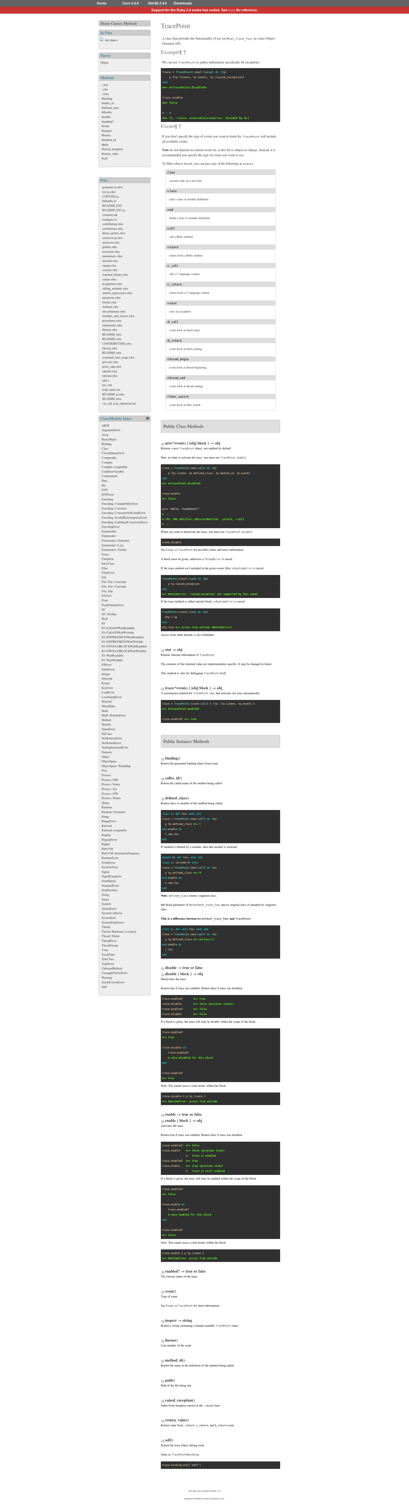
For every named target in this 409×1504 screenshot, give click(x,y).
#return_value (110, 154)
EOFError (108, 494)
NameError (108, 729)
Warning (107, 977)
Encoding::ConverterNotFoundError (123, 513)
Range (105, 816)
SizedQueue (109, 881)
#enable (106, 117)
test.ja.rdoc (109, 192)
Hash (105, 619)
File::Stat (107, 591)
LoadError (108, 692)
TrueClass (108, 959)
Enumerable (109, 531)
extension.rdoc (111, 242)
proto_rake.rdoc (111, 366)
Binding (106, 444)
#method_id (109, 140)
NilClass (107, 734)
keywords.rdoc (111, 251)
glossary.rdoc (110, 362)
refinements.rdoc (112, 325)
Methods (130, 23)
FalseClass (108, 563)
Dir (104, 485)
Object (104, 62)
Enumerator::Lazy (113, 545)
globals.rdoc (109, 247)
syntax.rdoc (109, 279)
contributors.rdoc (112, 229)
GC (104, 609)
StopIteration (109, 890)
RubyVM (107, 849)
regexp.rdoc (109, 265)
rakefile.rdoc (109, 371)
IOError (106, 664)
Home (102, 3)
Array (105, 435)
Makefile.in (109, 201)
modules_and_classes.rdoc (118, 316)
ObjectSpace (109, 761)
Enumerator (109, 536)
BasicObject (109, 439)
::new (105, 85)
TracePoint (108, 954)
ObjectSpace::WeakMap (116, 766)
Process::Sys (109, 789)
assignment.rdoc (112, 284)
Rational (107, 826)
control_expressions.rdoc (117, 293)
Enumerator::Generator (116, 540)
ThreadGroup (110, 945)
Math (105, 711)
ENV (105, 490)
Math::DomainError (114, 715)
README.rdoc (111, 334)
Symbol (106, 904)
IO (103, 623)
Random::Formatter (113, 812)
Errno (105, 554)
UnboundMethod (112, 968)
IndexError (108, 669)
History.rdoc (109, 330)
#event (105, 126)
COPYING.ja (110, 196)
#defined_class (110, 108)
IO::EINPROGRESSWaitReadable (123, 637)
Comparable (109, 458)
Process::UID (110, 793)
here (231, 10)
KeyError (107, 688)
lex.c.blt (107, 385)
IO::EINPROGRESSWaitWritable (122, 641)
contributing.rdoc (112, 224)
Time (105, 950)
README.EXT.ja (113, 210)
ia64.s (105, 380)
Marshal (107, 701)
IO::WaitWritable (112, 660)
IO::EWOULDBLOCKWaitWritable (124, 651)
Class (105, 448)
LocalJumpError (112, 697)
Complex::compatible (114, 467)
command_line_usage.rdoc (118, 357)
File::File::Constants (114, 582)
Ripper (106, 844)
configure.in (109, 219)
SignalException (111, 876)
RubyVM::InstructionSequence (120, 853)
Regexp (106, 835)
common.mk (109, 215)
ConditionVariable (113, 471)
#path (105, 144)
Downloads (183, 3)
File (104, 577)
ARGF (105, 425)
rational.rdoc (110, 376)
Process (106, 775)
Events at (179, 550)
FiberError (108, 573)
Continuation (109, 476)
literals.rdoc (109, 302)
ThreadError (109, 941)
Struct (105, 899)
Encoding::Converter (114, 508)
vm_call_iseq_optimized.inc (119, 403)
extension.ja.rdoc (112, 238)
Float (105, 600)
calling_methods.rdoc (115, 288)
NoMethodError (111, 743)
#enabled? (108, 121)
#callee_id (108, 103)
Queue (105, 803)
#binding (107, 98)
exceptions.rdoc (111, 297)
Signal (105, 872)
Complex (107, 462)
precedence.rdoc (112, 320)
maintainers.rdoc (112, 256)
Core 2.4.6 (130, 3)
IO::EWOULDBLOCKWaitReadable (124, 646)
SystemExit (109, 918)
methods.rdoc (110, 307)
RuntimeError (110, 858)
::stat (105, 89)
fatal (104, 987)
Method (106, 720)
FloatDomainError (113, 605)
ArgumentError (111, 430)
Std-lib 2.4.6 (157, 3)
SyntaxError (109, 908)
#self (105, 158)
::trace (105, 94)
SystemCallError (112, 913)
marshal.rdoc (110, 261)
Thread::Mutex (111, 936)
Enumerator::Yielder (114, 550)
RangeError (109, 821)
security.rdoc (110, 270)
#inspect (107, 131)
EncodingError (111, 527)
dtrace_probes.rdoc (113, 233)
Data (104, 481)
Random (107, 807)
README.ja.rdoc (113, 394)
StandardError (110, 885)
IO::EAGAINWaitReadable (118, 628)
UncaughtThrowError (115, 973)
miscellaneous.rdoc (113, 311)
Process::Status (111, 784)
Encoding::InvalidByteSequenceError (124, 517)
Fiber (105, 568)
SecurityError (110, 867)
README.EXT (112, 206)
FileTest (106, 596)
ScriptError (108, 862)
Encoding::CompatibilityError (120, 504)
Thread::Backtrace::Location (119, 931)
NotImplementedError (115, 747)
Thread (106, 927)
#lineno (106, 135)
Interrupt (107, 678)
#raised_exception (112, 149)
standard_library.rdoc (115, 274)
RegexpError (109, 839)
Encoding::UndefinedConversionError (125, 522)
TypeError (108, 964)
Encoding (107, 499)
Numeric (107, 752)
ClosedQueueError (113, 453)
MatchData (108, 706)
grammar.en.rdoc (112, 187)
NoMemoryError (112, 738)
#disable (107, 112)
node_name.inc (111, 389)
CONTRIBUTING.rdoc (116, 343)
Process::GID (110, 780)
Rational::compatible (114, 830)
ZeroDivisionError (113, 982)
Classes (116, 23)
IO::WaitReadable (112, 655)
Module (106, 724)
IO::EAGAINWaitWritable (118, 632)
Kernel (106, 683)
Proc (104, 770)
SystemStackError (113, 922)
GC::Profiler (109, 614)
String (105, 895)
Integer (106, 674)
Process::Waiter (111, 798)
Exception (108, 559)
